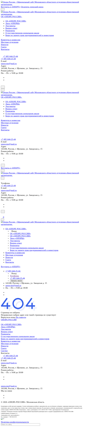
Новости (4, 346)
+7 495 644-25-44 (10, 56)
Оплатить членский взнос (32, 7)
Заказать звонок (16, 281)
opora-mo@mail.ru (9, 63)
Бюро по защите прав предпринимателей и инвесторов (29, 35)
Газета (3, 348)
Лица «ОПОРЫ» (12, 23)
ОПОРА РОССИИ (9, 320)
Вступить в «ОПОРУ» (10, 7)
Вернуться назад (8, 317)
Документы (10, 26)
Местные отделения (9, 343)
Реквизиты (10, 30)
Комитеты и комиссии (10, 341)
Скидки (4, 351)
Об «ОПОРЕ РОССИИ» (15, 21)
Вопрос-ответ (11, 28)
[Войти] (2, 214)
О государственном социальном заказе (22, 33)
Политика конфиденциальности (15, 422)
